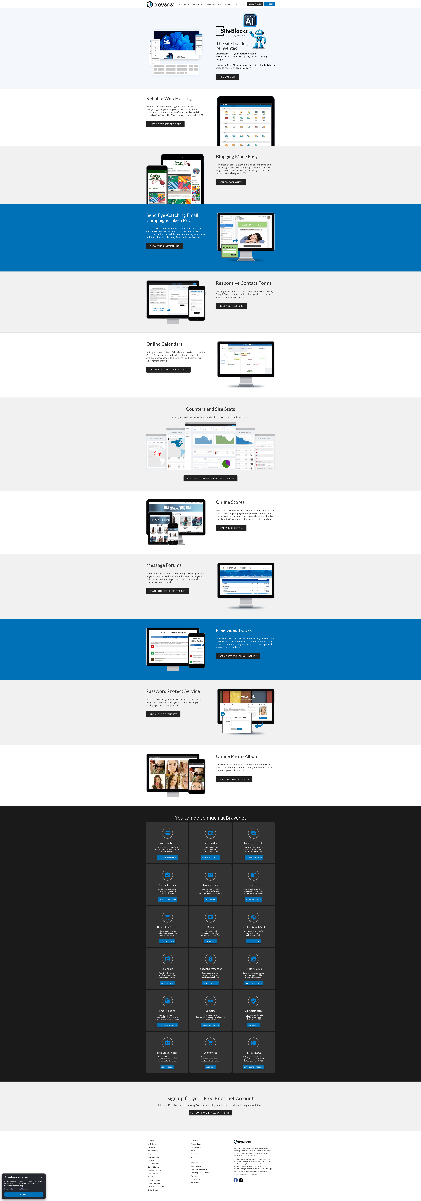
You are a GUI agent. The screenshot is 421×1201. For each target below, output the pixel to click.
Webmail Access (196, 1147)
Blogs (150, 1154)
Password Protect (154, 1170)
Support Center (196, 1144)
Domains (227, 4)
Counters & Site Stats (156, 1187)
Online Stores (153, 1190)
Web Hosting (183, 4)
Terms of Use (196, 1179)
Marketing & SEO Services (200, 1173)
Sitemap (194, 1176)
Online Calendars (154, 1183)
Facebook (194, 1154)
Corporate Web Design (199, 1169)
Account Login (255, 4)
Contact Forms (153, 1167)
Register (269, 4)
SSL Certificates (153, 1164)
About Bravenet (196, 1166)
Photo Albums (153, 1174)
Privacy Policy (195, 1182)
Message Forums (154, 1180)
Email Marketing (213, 4)
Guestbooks (152, 1177)
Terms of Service (21, 1189)
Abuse (193, 1150)
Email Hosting (153, 1150)
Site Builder (198, 4)
